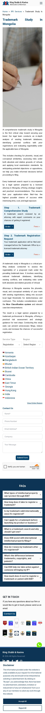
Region (26, 339)
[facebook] (12, 661)
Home (5, 11)
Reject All (22, 708)
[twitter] (17, 660)
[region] (22, 687)
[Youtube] (8, 661)
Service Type (9, 339)
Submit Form (22, 458)
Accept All (22, 701)
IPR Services (16, 11)
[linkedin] (4, 660)
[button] (22, 495)
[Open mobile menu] (41, 3)
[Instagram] (21, 661)
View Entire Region (34, 403)
